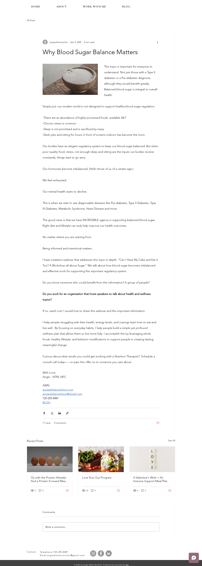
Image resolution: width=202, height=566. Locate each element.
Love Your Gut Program (96, 477)
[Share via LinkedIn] (59, 413)
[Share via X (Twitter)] (51, 413)
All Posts (31, 20)
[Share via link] (67, 413)
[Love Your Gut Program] (101, 459)
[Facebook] (101, 553)
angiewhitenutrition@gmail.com (66, 555)
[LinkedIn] (109, 553)
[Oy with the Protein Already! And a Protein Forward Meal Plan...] (50, 459)
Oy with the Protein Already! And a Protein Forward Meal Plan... (48, 479)
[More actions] (157, 42)
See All (171, 440)
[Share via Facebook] (44, 413)
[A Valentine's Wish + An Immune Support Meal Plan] (152, 459)
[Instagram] (93, 553)
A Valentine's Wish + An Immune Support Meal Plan (150, 479)
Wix (127, 565)
